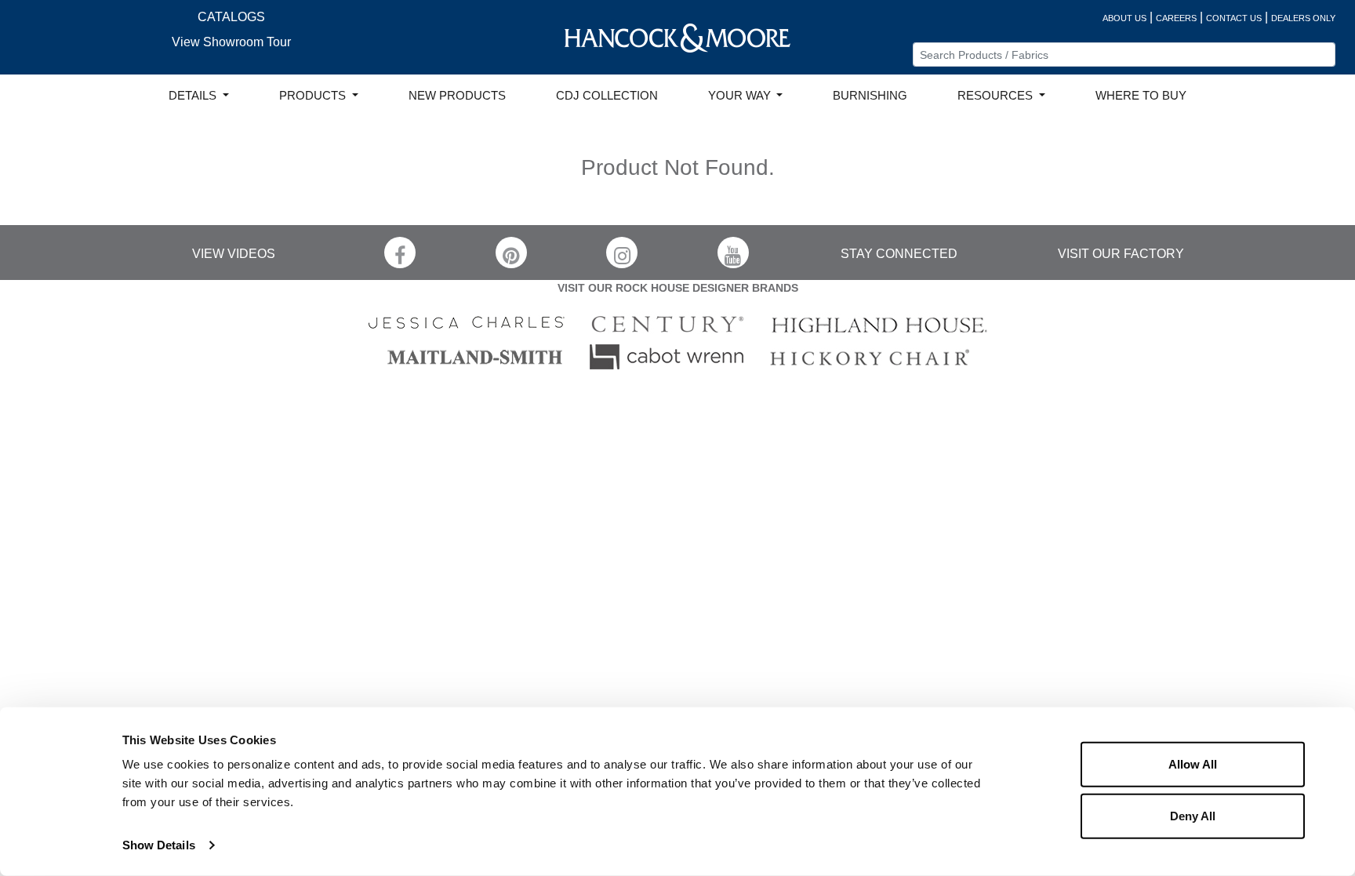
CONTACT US (1234, 18)
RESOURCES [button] (996, 95)
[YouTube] (733, 252)
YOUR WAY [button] (741, 95)
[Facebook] (400, 252)
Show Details (158, 845)
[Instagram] (622, 252)
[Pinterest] (511, 252)
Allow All (1192, 764)
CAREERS (1176, 18)
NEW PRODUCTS (457, 95)
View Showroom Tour (231, 42)
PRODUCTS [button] (314, 95)
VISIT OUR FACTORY (1121, 253)
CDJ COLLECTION (607, 95)
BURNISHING (870, 95)
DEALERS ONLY (1303, 18)
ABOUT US (1124, 18)
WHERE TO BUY (1140, 95)
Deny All (1192, 815)
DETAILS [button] (194, 95)
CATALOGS (231, 17)
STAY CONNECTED (899, 253)
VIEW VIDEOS (233, 253)
